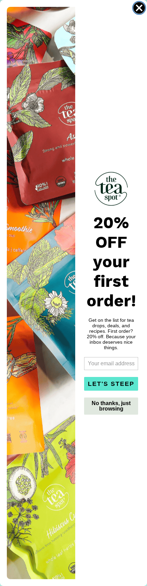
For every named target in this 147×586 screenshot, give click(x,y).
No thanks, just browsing (111, 406)
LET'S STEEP (111, 383)
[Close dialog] (139, 7)
